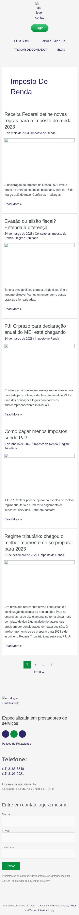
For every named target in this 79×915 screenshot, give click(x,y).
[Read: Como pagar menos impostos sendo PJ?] (39, 473)
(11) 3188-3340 (13, 769)
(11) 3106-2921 (13, 773)
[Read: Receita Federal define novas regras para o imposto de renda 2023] (39, 158)
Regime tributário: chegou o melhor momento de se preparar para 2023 (38, 543)
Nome (6, 814)
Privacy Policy (68, 905)
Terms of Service (38, 910)
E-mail (6, 831)
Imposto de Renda (43, 133)
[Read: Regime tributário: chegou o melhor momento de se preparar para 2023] (39, 580)
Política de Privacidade (16, 743)
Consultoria (42, 233)
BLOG (61, 49)
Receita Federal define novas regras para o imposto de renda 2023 (38, 121)
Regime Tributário (26, 238)
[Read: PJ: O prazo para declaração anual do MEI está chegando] (39, 363)
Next (39, 672)
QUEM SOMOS (22, 41)
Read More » (13, 204)
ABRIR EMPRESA (53, 41)
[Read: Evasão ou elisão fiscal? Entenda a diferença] (39, 262)
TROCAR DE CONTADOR (30, 49)
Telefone (8, 847)
